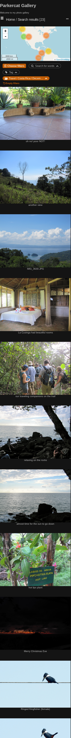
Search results (28, 19)
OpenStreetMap (62, 59)
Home (10, 19)
